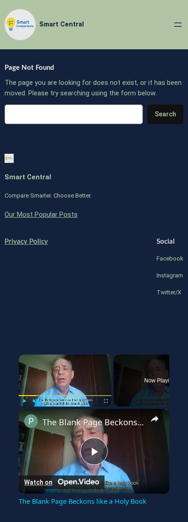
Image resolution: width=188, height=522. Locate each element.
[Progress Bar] (65, 395)
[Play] (24, 401)
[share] (155, 419)
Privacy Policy (26, 241)
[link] (31, 421)
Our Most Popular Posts (41, 214)
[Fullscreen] (105, 401)
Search (165, 114)
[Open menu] (177, 24)
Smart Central (61, 24)
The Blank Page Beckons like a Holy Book (94, 422)
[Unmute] (35, 401)
